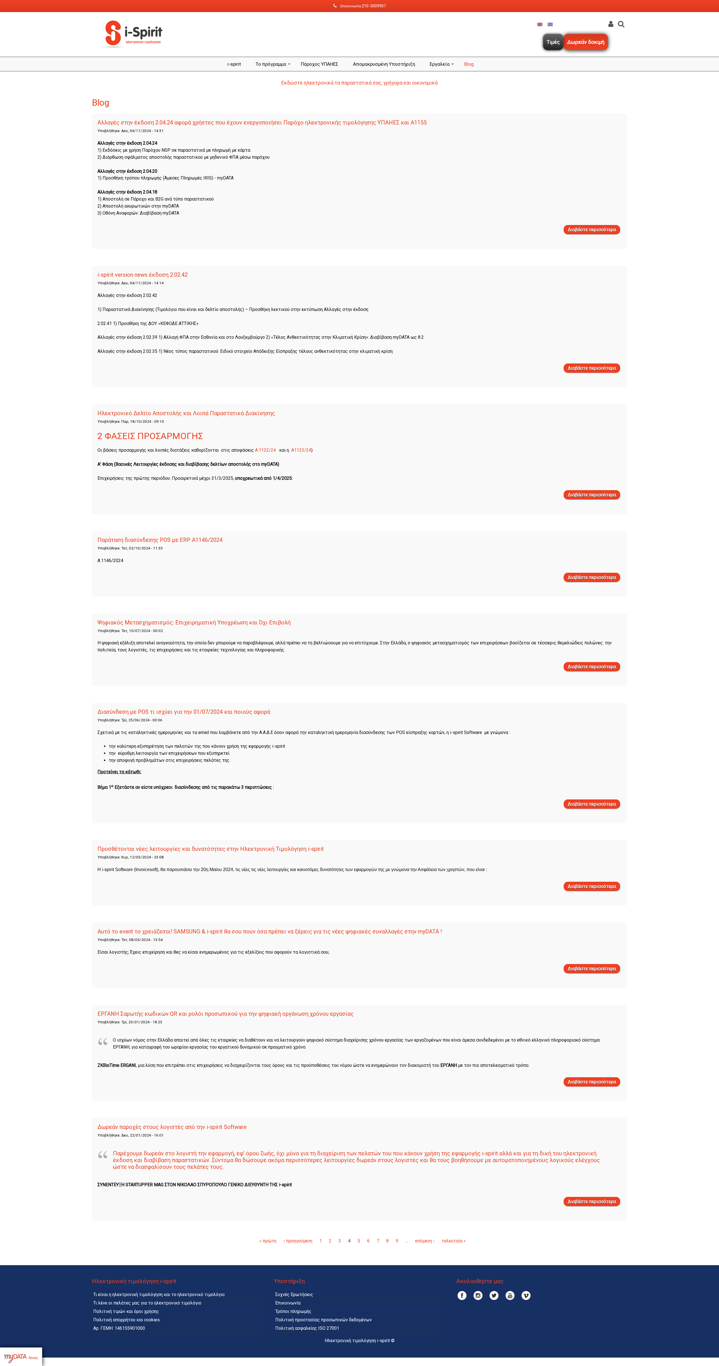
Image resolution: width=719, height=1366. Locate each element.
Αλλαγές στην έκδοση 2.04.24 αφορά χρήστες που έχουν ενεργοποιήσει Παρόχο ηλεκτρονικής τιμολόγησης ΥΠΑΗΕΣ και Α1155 (262, 122)
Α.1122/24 (266, 450)
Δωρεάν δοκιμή (585, 42)
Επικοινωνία (288, 1303)
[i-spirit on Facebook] (462, 1295)
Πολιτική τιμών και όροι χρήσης (126, 1311)
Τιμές (553, 42)
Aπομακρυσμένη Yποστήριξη (384, 64)
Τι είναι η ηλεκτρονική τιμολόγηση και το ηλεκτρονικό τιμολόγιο (159, 1294)
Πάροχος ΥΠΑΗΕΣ (319, 64)
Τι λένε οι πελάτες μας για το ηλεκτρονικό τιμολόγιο (147, 1303)
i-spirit (234, 64)
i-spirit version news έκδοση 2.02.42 (142, 274)
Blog (469, 64)
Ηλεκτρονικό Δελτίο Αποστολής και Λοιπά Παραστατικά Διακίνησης (186, 413)
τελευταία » (454, 1241)
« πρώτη (267, 1241)
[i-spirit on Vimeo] (526, 1295)
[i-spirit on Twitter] (494, 1295)
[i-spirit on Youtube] (510, 1295)
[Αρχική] (134, 53)
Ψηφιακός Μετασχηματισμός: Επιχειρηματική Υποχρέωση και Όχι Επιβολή (194, 622)
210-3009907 (374, 5)
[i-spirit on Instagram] (478, 1295)
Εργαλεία (440, 64)
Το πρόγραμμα (271, 64)
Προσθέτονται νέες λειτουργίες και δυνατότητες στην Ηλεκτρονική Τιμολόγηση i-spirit (210, 848)
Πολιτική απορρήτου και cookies (126, 1319)
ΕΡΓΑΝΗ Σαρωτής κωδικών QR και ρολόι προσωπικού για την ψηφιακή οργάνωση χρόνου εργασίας (225, 1013)
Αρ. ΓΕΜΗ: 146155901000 (119, 1328)
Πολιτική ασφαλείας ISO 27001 (307, 1328)
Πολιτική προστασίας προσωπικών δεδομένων (323, 1319)
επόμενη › (424, 1241)
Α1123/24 (301, 450)
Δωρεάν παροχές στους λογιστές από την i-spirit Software (172, 1127)
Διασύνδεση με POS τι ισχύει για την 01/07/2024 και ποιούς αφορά (183, 711)
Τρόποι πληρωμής (293, 1311)
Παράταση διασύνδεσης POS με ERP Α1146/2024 (159, 540)
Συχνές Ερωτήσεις (294, 1294)
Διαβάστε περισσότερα (594, 230)
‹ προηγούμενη (297, 1241)
